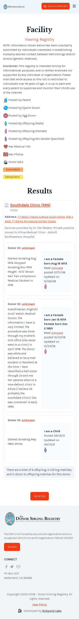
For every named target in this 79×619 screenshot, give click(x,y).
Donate (12, 543)
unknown (28, 245)
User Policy (39, 601)
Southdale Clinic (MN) (30, 202)
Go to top (39, 493)
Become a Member (57, 6)
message (57, 265)
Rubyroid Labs (52, 608)
